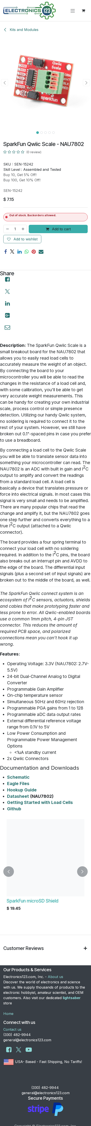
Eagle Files (18, 783)
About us (55, 977)
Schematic (18, 777)
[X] (12, 251)
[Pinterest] (34, 251)
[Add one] (23, 229)
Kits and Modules (23, 29)
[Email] (41, 251)
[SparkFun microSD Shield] (41, 857)
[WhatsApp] (27, 251)
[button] (4, 82)
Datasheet (18, 796)
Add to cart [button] (61, 229)
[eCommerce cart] (83, 10)
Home (8, 1013)
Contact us (12, 1029)
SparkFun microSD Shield (28, 901)
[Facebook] (5, 251)
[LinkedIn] (19, 251)
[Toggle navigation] (72, 10)
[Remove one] (7, 229)
